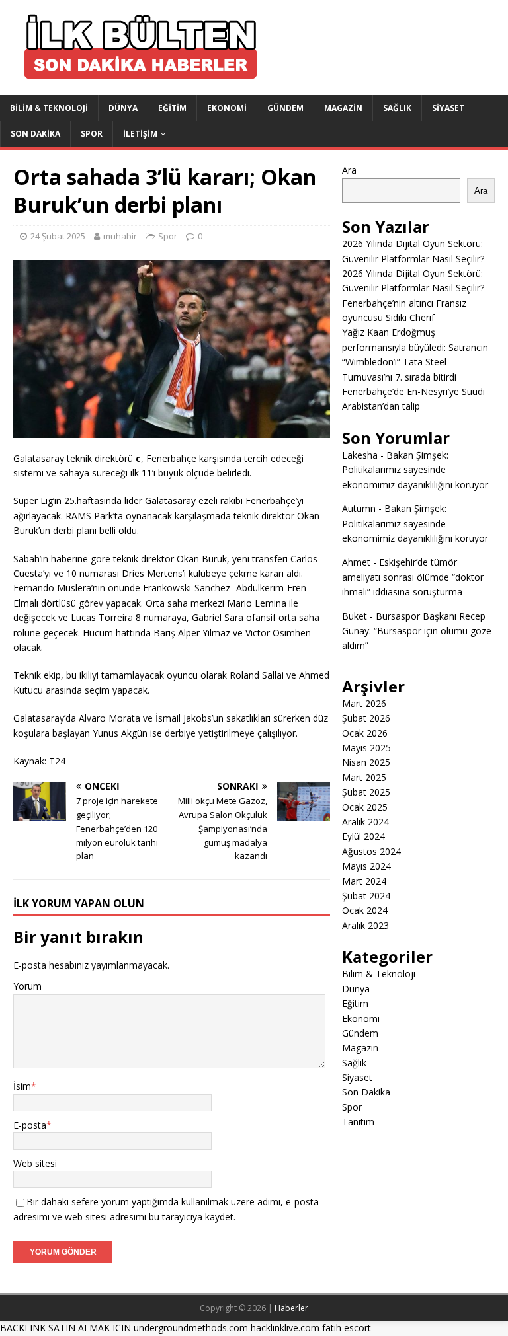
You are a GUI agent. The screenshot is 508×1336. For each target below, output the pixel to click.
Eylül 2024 (363, 836)
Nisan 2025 (366, 762)
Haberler (291, 1308)
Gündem (285, 108)
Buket (354, 616)
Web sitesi (35, 1163)
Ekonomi (227, 108)
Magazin (343, 108)
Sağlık (397, 108)
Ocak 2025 (365, 807)
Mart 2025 (364, 777)
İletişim (140, 133)
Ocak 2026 (365, 733)
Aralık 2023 (365, 925)
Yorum (27, 986)
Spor (92, 133)
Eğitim (172, 108)
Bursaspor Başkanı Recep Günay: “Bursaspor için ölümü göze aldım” (416, 631)
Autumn (359, 508)
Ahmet (356, 562)
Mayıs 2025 (366, 747)
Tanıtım (358, 1121)
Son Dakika (35, 133)
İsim (22, 1086)
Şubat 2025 (366, 792)
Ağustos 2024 (371, 851)
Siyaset (448, 108)
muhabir (120, 236)
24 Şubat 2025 (57, 236)
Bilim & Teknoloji (49, 108)
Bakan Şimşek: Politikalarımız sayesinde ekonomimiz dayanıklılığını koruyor (415, 470)
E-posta (29, 1125)
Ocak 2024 (365, 910)
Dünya (123, 108)
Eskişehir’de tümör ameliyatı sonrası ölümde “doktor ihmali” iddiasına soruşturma (413, 577)
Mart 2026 (364, 703)
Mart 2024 (364, 881)
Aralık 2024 (365, 821)
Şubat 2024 (366, 895)
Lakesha (360, 455)
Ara (349, 170)
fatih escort (346, 1327)
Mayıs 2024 (366, 866)
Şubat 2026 (366, 718)
